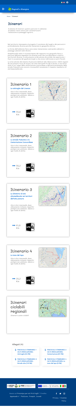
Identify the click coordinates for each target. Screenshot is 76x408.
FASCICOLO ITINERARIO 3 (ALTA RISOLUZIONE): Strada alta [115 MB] (27, 361)
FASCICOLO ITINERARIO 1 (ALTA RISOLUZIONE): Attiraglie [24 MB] (26, 352)
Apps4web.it (14, 396)
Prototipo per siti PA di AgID (28, 393)
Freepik (32, 396)
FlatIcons (24, 396)
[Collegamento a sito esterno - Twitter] (60, 393)
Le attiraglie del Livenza (20, 88)
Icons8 (38, 396)
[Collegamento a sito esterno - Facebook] (56, 393)
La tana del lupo (17, 255)
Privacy (55, 398)
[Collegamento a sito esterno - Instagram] (64, 393)
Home (8, 16)
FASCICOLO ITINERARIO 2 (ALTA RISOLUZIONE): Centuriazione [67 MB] (56, 352)
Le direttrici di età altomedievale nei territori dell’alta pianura (21, 196)
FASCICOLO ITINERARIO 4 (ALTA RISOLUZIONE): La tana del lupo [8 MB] (56, 361)
